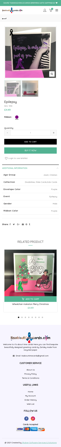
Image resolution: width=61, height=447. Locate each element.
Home (30, 391)
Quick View (54, 257)
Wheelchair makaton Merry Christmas (30, 304)
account (45, 10)
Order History (30, 400)
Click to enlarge (52, 74)
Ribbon (7, 117)
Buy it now (30, 150)
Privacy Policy (30, 374)
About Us (31, 370)
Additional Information (14, 168)
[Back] (4, 18)
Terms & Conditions (30, 378)
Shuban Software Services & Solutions (39, 442)
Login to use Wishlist (18, 158)
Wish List (30, 404)
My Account (30, 396)
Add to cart (30, 142)
